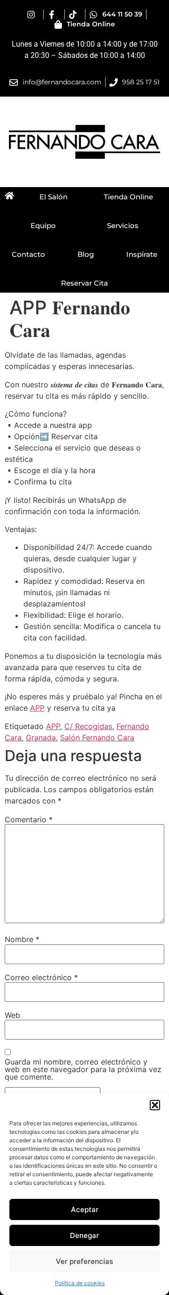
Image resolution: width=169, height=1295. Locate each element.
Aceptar (85, 1209)
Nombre (22, 939)
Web (12, 1015)
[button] (155, 1105)
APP (37, 708)
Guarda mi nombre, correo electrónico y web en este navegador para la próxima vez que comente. (83, 1069)
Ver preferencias (84, 1261)
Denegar (84, 1235)
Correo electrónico (41, 977)
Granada (41, 737)
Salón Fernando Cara (97, 737)
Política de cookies (80, 1283)
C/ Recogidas (88, 726)
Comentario (29, 819)
